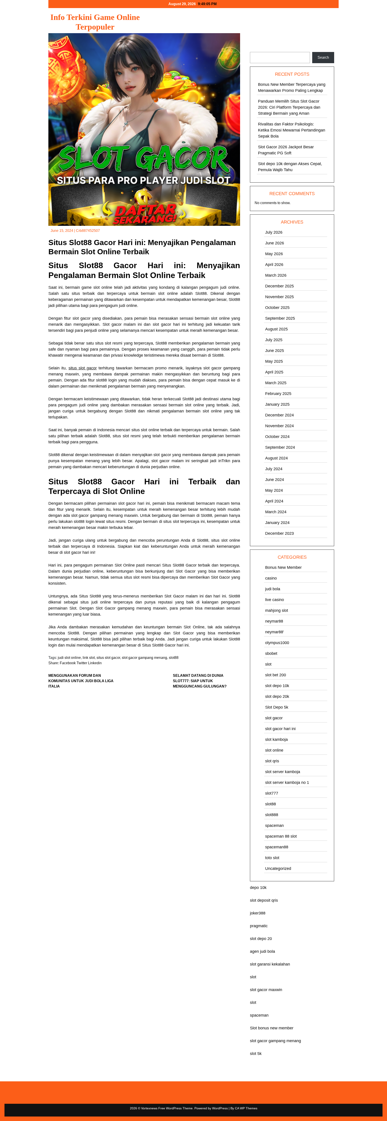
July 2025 (273, 340)
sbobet (271, 653)
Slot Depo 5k (276, 707)
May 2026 (274, 254)
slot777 (271, 793)
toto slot (272, 858)
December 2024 (279, 415)
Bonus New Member (283, 567)
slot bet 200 (275, 675)
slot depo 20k (277, 696)
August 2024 (276, 458)
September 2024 (280, 447)
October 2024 (277, 436)
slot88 (173, 658)
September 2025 (280, 318)
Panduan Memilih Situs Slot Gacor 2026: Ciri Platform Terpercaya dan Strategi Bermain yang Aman (289, 107)
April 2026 (274, 264)
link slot (89, 658)
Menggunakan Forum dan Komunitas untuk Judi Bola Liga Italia (80, 681)
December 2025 (279, 286)
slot (268, 664)
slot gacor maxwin (266, 989)
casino (271, 578)
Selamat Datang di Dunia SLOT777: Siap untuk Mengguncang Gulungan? (200, 681)
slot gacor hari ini (280, 728)
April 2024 (274, 501)
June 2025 (274, 350)
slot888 (271, 815)
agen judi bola (262, 951)
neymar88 (274, 621)
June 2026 (274, 243)
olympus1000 (277, 642)
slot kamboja (276, 739)
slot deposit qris (264, 900)
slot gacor (274, 718)
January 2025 (277, 404)
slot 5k (256, 1053)
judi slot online (69, 658)
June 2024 (274, 479)
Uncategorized (278, 868)
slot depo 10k (277, 685)
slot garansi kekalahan (270, 964)
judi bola (272, 589)
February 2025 (278, 393)
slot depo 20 (261, 938)
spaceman (274, 825)
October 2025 (277, 307)
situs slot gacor (83, 368)
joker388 (257, 913)
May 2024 (274, 490)
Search (256, 49)
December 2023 (279, 533)
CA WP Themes (246, 1108)
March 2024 (275, 512)
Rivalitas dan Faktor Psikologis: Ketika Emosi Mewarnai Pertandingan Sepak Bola (291, 130)
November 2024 (279, 426)
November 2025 (279, 297)
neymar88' (274, 632)
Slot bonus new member (271, 1028)
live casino (274, 599)
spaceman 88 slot (281, 836)
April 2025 (274, 372)
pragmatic (259, 926)
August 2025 (276, 329)
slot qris (272, 761)
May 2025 (274, 361)
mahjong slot (276, 610)
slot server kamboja (282, 772)
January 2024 (277, 522)
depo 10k (258, 887)
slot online (274, 750)
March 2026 (275, 275)
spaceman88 (276, 847)
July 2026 (273, 232)
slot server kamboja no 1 (287, 782)
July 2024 (273, 469)
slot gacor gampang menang (144, 658)
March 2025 (275, 383)
